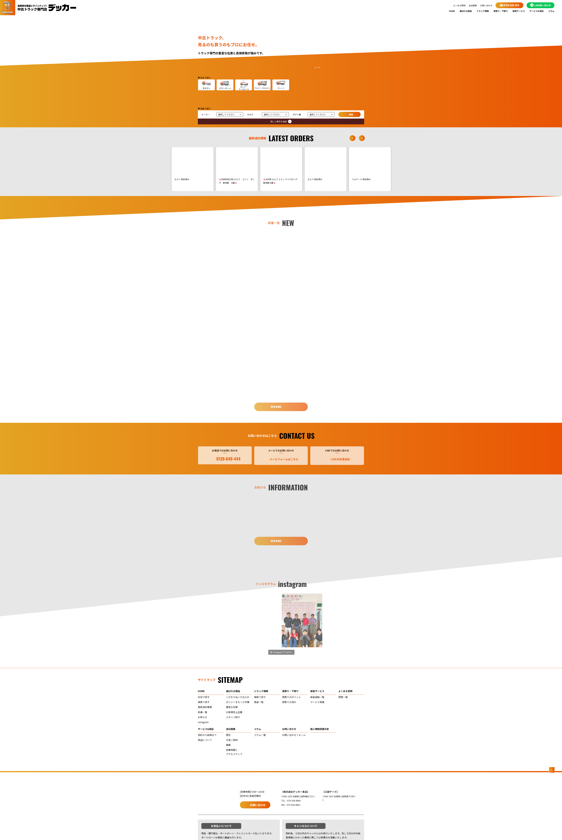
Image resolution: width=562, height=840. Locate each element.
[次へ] (362, 138)
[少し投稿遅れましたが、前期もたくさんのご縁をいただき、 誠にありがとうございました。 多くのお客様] (302, 620)
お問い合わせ (486, 5)
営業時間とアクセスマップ (234, 752)
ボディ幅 (297, 114)
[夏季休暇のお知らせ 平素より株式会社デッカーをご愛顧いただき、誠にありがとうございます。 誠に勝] (218, 620)
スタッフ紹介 (233, 717)
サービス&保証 (537, 11)
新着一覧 (202, 712)
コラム (551, 11)
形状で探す (204, 697)
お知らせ (202, 717)
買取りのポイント (291, 697)
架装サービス (519, 11)
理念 (228, 735)
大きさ (250, 114)
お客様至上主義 (234, 712)
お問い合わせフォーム (294, 735)
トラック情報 (483, 11)
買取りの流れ (289, 702)
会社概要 (473, 5)
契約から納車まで (207, 735)
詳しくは (221, 274)
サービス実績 (317, 702)
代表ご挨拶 (232, 740)
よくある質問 (459, 5)
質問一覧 (343, 697)
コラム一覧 (260, 735)
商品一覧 (258, 702)
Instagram (203, 722)
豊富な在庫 (232, 707)
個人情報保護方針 (319, 729)
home (201, 691)
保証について (205, 740)
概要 (228, 745)
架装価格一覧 (317, 697)
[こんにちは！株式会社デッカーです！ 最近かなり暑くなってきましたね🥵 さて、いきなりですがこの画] (260, 620)
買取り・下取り (501, 11)
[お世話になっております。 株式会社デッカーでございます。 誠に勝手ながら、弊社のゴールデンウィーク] (344, 620)
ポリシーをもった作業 (237, 702)
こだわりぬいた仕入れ (237, 697)
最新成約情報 (205, 707)
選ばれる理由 (466, 11)
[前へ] (352, 138)
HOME (452, 11)
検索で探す (204, 702)
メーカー (205, 114)
